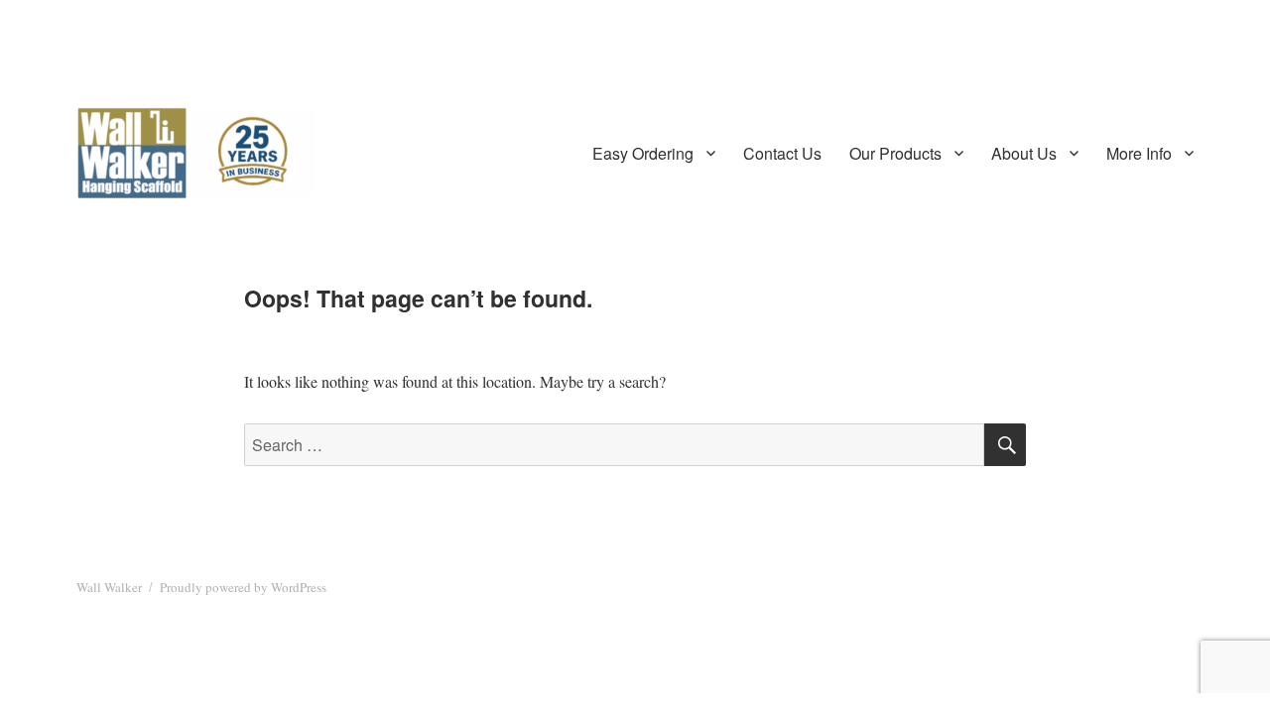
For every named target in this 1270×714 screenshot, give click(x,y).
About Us (1024, 153)
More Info (1139, 153)
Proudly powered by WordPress (243, 587)
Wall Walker (109, 587)
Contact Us (782, 153)
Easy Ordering (643, 153)
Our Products (895, 153)
